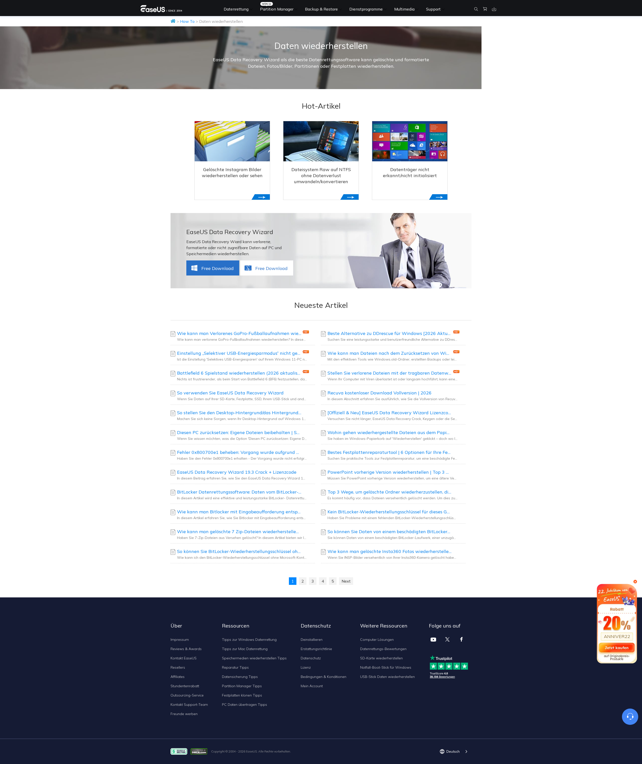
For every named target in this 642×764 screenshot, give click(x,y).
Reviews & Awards (186, 649)
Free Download (217, 268)
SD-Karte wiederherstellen (381, 658)
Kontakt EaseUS (184, 658)
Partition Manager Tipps (242, 686)
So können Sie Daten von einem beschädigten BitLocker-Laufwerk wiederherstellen (390, 531)
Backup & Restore (321, 9)
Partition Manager (276, 9)
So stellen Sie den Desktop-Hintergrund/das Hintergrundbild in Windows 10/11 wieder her (239, 412)
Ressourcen (235, 625)
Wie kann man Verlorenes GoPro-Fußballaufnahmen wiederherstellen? (239, 333)
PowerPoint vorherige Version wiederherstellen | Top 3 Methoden (390, 472)
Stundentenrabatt (185, 686)
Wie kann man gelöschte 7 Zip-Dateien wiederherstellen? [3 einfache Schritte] (239, 531)
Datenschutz (311, 658)
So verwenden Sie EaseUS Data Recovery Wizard (230, 393)
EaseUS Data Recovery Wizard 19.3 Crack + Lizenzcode (236, 472)
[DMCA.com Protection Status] (200, 751)
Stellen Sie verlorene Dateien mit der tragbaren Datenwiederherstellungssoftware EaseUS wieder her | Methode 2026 (390, 373)
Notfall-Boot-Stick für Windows (385, 667)
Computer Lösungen (377, 639)
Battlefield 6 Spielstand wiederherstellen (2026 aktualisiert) (239, 373)
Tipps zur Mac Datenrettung (245, 649)
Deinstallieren (312, 639)
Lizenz (306, 667)
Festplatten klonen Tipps (242, 695)
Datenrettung (236, 9)
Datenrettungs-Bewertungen (383, 649)
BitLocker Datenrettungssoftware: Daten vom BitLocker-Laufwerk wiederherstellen (239, 492)
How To (187, 21)
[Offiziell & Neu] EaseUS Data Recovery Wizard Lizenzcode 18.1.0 (390, 412)
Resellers (178, 667)
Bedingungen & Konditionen (323, 676)
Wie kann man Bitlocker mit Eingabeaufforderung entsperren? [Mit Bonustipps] (239, 512)
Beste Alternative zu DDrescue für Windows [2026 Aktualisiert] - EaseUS (390, 333)
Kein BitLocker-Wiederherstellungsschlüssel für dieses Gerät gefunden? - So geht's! (390, 512)
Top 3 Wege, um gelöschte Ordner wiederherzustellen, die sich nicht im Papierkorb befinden (390, 492)
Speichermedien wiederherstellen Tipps (254, 658)
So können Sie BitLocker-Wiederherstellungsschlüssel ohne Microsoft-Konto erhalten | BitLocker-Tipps (239, 551)
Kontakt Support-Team (189, 704)
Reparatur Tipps (235, 667)
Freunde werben (184, 714)
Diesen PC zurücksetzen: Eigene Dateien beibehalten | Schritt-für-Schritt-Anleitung (239, 432)
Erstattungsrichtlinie (316, 649)
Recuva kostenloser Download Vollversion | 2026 (380, 393)
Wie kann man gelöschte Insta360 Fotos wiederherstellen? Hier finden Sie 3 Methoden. (390, 551)
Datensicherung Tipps (240, 676)
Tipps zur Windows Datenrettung (249, 639)
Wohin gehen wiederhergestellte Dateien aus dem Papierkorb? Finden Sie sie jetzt (390, 432)
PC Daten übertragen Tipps (244, 704)
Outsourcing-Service (187, 695)
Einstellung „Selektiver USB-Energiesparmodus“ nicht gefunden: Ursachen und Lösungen (239, 353)
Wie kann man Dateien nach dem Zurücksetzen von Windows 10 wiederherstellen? (390, 353)
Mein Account (312, 686)
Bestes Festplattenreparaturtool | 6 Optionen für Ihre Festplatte (390, 452)
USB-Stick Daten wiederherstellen (387, 676)
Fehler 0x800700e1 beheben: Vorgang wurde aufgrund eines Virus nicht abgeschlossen (239, 452)
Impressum (180, 639)
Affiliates (178, 676)
